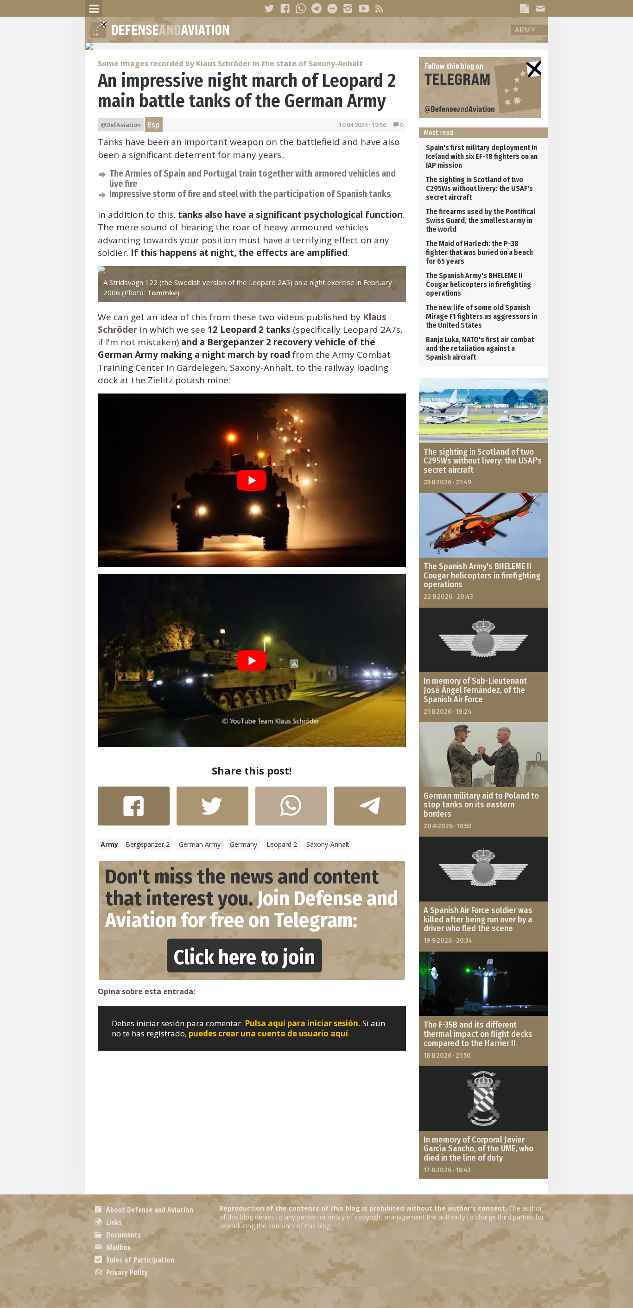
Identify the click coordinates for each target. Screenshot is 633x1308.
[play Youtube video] (252, 480)
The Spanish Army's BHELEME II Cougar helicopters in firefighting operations (478, 284)
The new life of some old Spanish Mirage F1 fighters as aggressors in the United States (481, 316)
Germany (243, 844)
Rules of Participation (139, 1260)
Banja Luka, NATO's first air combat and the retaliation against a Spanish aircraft (480, 348)
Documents (122, 1235)
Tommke (162, 292)
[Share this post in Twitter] (212, 810)
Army (525, 30)
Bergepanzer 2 (148, 844)
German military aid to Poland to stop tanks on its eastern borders (481, 805)
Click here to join (244, 957)
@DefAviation (121, 125)
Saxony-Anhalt (327, 844)
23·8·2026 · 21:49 (448, 482)
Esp (154, 125)
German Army (200, 844)
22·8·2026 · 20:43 (448, 596)
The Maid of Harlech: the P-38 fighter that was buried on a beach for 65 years (479, 252)
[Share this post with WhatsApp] (291, 810)
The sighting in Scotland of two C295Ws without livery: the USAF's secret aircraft (479, 188)
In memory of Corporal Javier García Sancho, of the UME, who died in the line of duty (478, 1149)
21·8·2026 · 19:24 (448, 711)
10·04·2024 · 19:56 (362, 125)
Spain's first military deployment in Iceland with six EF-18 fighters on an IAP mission (482, 156)
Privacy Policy (126, 1272)
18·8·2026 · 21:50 (447, 1055)
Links (113, 1222)
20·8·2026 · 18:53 (447, 826)
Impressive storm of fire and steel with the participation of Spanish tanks (250, 194)
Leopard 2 (281, 844)
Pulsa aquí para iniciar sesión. (303, 1023)
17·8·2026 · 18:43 (447, 1170)
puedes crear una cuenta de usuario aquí (268, 1033)
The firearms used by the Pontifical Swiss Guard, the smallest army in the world (481, 220)
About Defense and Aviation (148, 1210)
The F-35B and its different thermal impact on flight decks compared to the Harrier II (478, 1034)
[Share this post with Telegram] (370, 809)
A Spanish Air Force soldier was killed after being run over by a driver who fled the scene (478, 919)
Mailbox (117, 1247)
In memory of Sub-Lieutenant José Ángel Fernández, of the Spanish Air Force (475, 690)
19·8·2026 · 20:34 (448, 940)
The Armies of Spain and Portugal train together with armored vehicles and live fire (252, 178)
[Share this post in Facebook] (134, 810)
